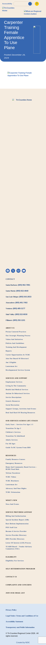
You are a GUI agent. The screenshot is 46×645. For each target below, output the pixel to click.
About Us (10, 328)
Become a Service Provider (16, 531)
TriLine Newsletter (13, 473)
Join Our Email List (15, 593)
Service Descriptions (13, 397)
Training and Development (16, 347)
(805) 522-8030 (21, 314)
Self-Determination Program (20, 569)
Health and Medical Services (17, 389)
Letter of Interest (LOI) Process (18, 543)
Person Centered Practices (16, 332)
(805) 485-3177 (19, 308)
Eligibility (11, 557)
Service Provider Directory (16, 535)
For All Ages (10, 444)
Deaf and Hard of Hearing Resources (20, 412)
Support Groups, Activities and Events (21, 409)
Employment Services (14, 382)
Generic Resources (13, 401)
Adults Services (12, 440)
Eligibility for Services (15, 561)
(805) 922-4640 (22, 291)
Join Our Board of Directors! (17, 358)
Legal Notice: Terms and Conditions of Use (22, 616)
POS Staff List (11, 527)
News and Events (12, 504)
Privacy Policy (11, 610)
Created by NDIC (23, 642)
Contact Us (11, 577)
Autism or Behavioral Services (18, 393)
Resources (11, 455)
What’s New (11, 500)
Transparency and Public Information (20, 627)
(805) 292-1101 (19, 320)
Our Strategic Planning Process (18, 335)
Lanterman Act (11, 366)
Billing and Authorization (16, 516)
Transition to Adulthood (15, 436)
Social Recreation (12, 405)
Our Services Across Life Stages (22, 421)
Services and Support (16, 378)
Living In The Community (16, 386)
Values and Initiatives (14, 339)
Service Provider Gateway (19, 512)
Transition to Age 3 (13, 428)
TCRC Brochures (12, 481)
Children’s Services (13, 432)
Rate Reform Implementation (17, 524)
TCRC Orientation (13, 492)
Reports (9, 351)
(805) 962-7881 (24, 285)
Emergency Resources (14, 463)
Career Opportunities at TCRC (18, 355)
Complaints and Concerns (19, 585)
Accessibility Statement (14, 622)
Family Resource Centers (15, 459)
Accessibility (7, 4)
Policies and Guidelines (15, 343)
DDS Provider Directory (15, 539)
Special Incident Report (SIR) (17, 520)
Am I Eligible (11, 362)
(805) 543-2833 (25, 297)
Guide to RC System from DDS (18, 447)
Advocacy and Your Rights (16, 488)
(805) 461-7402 (21, 303)
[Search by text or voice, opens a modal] (23, 3)
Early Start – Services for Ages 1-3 (19, 424)
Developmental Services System (18, 370)
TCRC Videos (11, 477)
